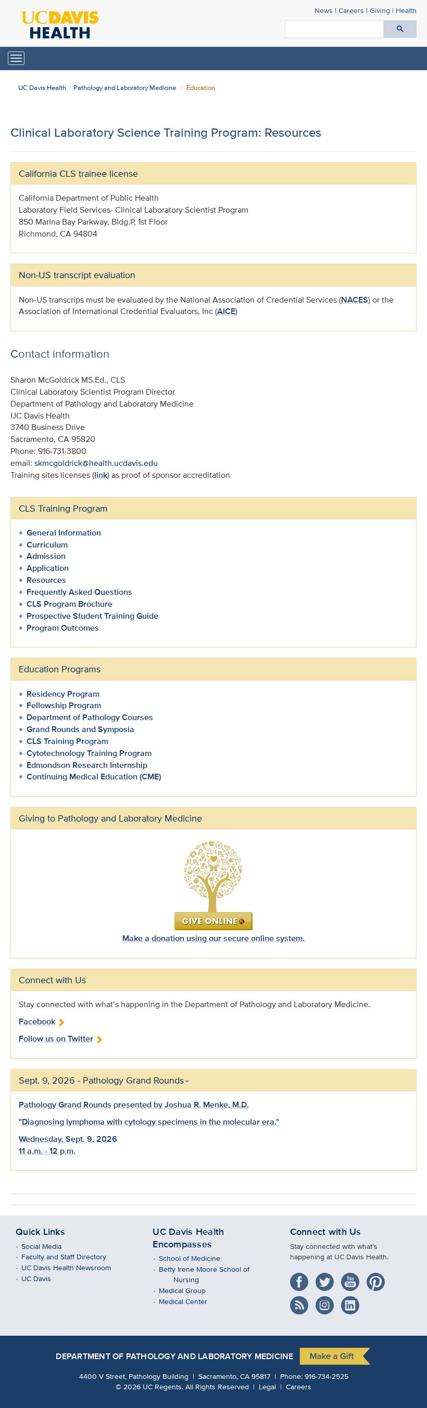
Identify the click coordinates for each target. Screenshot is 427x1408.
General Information (64, 533)
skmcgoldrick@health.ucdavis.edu (96, 463)
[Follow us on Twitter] (327, 1278)
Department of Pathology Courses (90, 717)
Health (406, 10)
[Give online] (213, 885)
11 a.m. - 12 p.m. (47, 1151)
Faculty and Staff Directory (71, 1256)
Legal (267, 1386)
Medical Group (189, 1290)
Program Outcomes (63, 628)
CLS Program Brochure (69, 604)
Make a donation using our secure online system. (213, 938)
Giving (380, 10)
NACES (354, 300)
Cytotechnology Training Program (89, 753)
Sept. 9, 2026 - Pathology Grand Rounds (101, 1080)
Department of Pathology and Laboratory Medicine (174, 1356)
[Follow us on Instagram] (327, 1302)
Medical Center (190, 1301)
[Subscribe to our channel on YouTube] (353, 1278)
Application (48, 568)
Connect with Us (325, 1231)
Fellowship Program (64, 705)
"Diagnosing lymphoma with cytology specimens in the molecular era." (149, 1122)
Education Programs (60, 668)
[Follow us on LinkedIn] (353, 1302)
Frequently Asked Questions (79, 592)
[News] (301, 1302)
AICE (226, 311)
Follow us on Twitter (56, 1039)
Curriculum (47, 545)
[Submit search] (400, 29)
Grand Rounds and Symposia (80, 729)
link (100, 475)
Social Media (48, 1246)
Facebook (37, 1021)
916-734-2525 (326, 1376)
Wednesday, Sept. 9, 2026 (68, 1139)
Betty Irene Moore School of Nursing (211, 1274)
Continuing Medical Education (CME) (94, 777)
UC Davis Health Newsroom (73, 1267)
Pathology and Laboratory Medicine (124, 88)
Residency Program (63, 694)
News (324, 10)
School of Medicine (196, 1258)
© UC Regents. (149, 1386)
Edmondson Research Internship (87, 765)
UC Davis (43, 1278)
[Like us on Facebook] (301, 1278)
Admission (46, 556)
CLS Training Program (63, 508)
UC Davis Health (42, 88)
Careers (351, 10)
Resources (46, 580)
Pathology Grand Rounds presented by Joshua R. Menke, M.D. (134, 1105)
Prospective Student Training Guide (92, 616)
